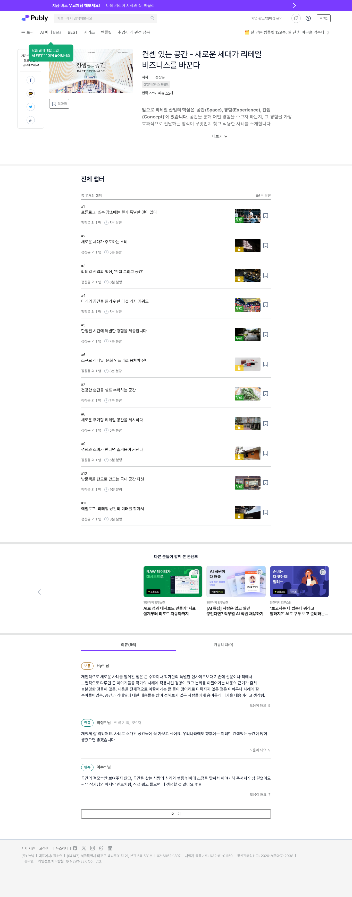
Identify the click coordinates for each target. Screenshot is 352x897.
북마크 (62, 104)
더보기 (217, 136)
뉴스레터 (62, 848)
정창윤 (160, 77)
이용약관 (27, 861)
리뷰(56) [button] (128, 644)
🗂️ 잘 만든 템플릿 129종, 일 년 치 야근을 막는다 (284, 32)
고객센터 (45, 848)
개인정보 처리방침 (51, 861)
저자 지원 (28, 848)
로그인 (324, 18)
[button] (51, 53)
